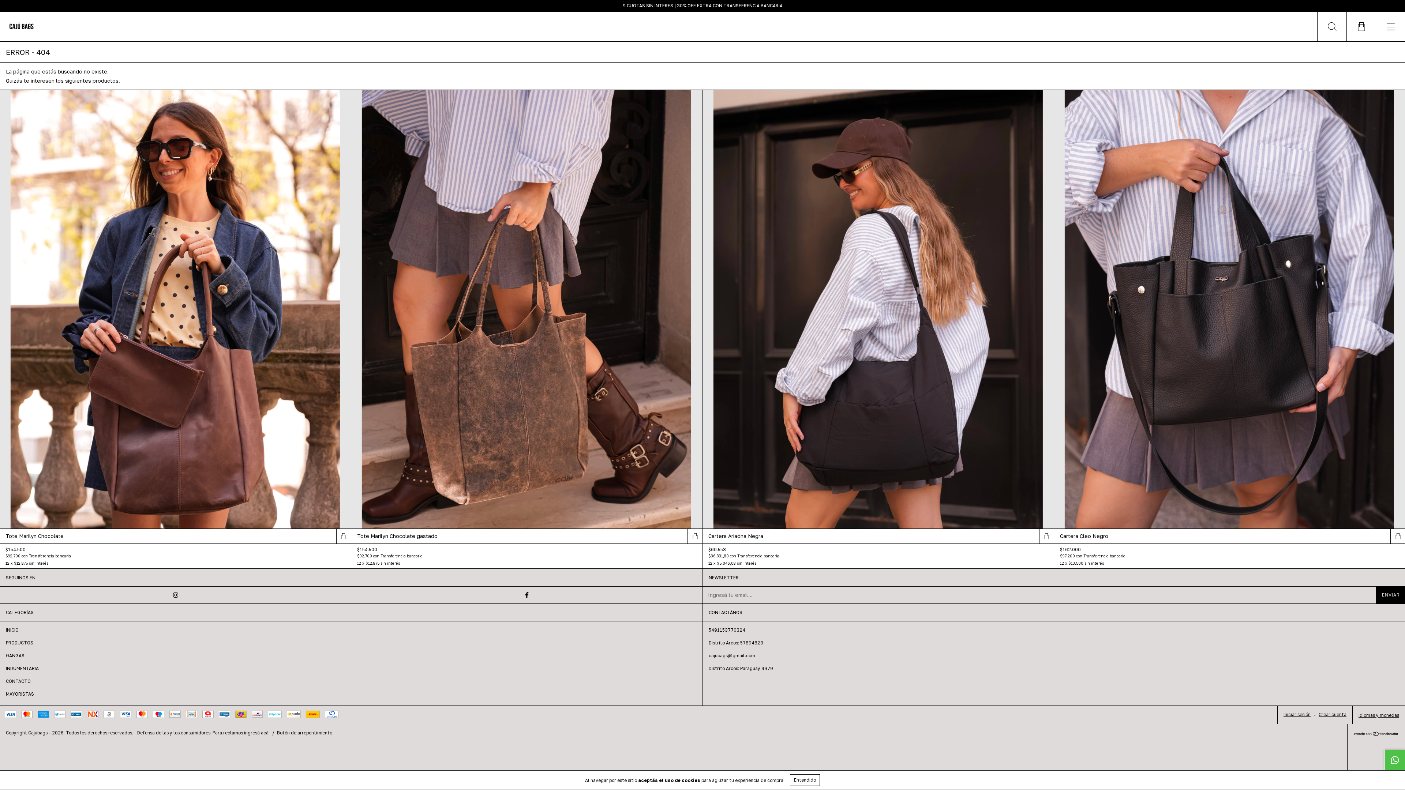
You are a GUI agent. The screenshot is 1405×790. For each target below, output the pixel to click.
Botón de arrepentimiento (304, 733)
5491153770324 (727, 630)
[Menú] (1390, 26)
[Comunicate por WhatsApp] (1395, 760)
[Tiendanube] (1376, 734)
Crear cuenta (1332, 714)
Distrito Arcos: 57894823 (736, 643)
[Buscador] (1331, 26)
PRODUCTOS (19, 643)
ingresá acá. (257, 733)
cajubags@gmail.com (732, 655)
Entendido (805, 780)
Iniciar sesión (1297, 714)
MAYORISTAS (20, 694)
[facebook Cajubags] (527, 595)
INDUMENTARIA (22, 668)
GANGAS (15, 655)
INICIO (12, 630)
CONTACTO (18, 681)
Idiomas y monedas (1379, 715)
